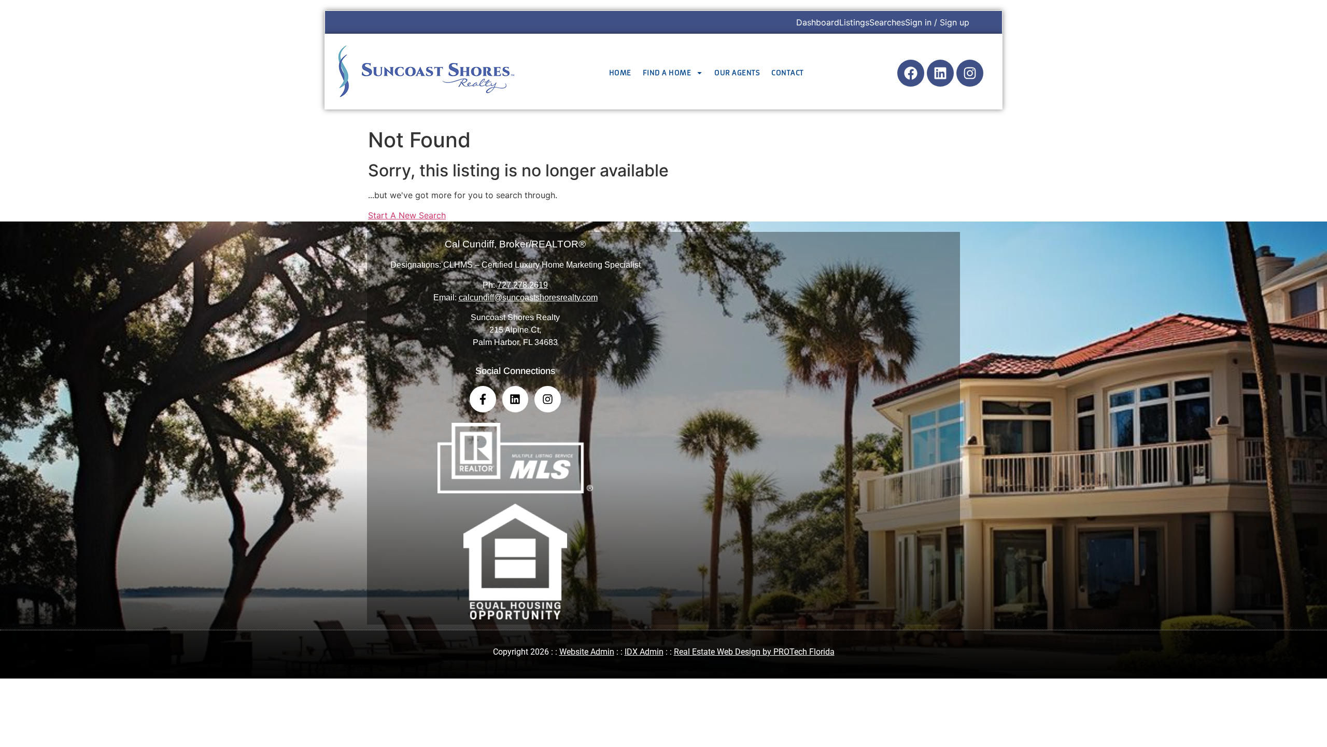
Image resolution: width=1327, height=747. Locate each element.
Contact (787, 72)
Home (620, 72)
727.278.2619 (522, 285)
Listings (854, 22)
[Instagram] (969, 73)
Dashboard (817, 22)
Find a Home (667, 72)
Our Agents (737, 72)
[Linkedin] (940, 73)
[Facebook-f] (483, 399)
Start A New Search (407, 215)
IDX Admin (644, 652)
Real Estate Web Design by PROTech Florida (754, 652)
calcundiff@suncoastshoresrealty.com (528, 297)
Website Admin (586, 652)
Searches (887, 22)
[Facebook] (910, 73)
